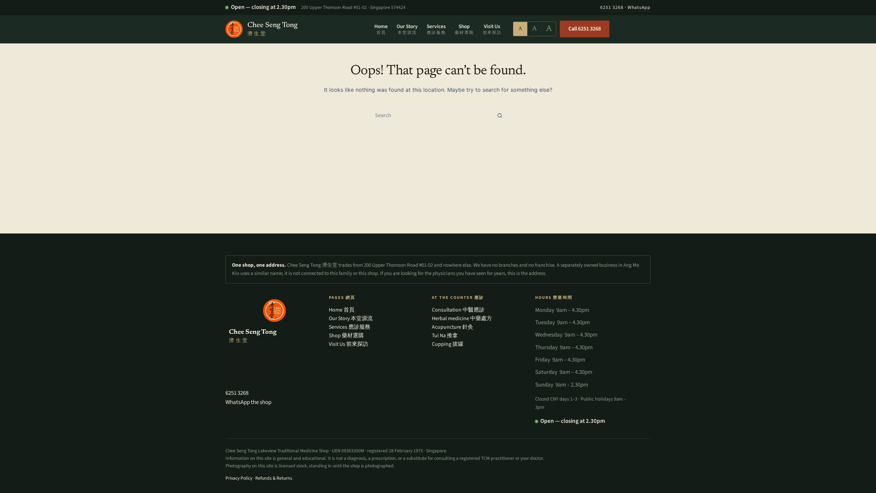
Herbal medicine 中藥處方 (462, 318)
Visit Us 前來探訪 (348, 344)
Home (381, 29)
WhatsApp (639, 7)
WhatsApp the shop (248, 402)
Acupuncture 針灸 (452, 327)
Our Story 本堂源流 (351, 318)
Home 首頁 (342, 310)
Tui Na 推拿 (445, 335)
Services (436, 29)
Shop (464, 29)
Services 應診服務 (349, 327)
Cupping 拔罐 (447, 344)
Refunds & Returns (273, 478)
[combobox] (431, 115)
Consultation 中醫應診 (458, 310)
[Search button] (499, 115)
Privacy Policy (239, 478)
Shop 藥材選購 (346, 335)
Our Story (407, 29)
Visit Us (492, 29)
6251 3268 (611, 7)
